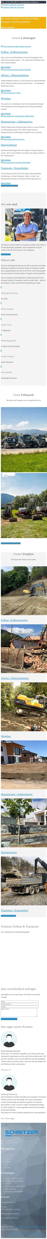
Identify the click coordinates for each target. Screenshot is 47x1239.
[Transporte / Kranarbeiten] (15, 162)
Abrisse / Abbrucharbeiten (15, 75)
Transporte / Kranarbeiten (14, 168)
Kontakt (8, 1167)
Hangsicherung (9, 144)
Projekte (8, 1159)
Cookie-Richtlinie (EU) (38, 1234)
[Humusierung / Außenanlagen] (17, 116)
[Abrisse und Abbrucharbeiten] (16, 70)
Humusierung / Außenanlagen (16, 121)
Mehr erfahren (6, 67)
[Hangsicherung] (13, 139)
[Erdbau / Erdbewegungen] (16, 46)
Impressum (14, 1234)
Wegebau (6, 98)
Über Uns (8, 1165)
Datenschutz (24, 1234)
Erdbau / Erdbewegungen (14, 52)
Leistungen (9, 1154)
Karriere (8, 1162)
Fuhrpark (8, 1157)
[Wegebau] (11, 93)
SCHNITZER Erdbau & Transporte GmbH (29, 1227)
